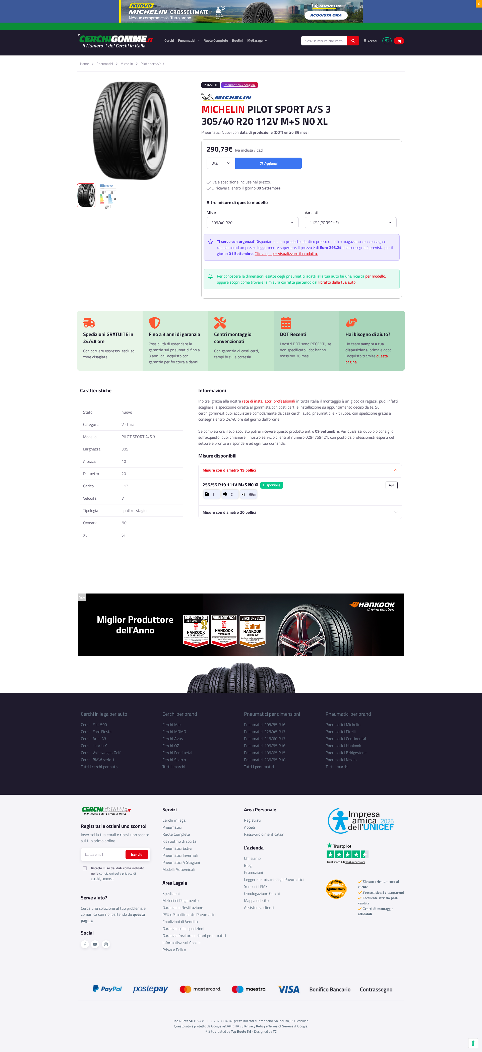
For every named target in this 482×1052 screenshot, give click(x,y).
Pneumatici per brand (348, 714)
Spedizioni (171, 893)
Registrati (252, 820)
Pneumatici (187, 40)
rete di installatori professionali (269, 401)
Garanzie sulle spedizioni (183, 929)
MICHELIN (223, 109)
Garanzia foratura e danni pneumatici (194, 936)
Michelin (126, 63)
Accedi (249, 827)
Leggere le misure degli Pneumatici (274, 879)
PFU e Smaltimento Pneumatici (189, 914)
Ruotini (237, 40)
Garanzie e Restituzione (182, 907)
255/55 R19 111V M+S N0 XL (241, 484)
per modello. (375, 276)
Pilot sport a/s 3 (152, 63)
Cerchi (169, 40)
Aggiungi (270, 163)
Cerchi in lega (174, 820)
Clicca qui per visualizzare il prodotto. (286, 253)
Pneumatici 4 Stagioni (181, 862)
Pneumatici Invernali (180, 855)
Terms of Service (280, 1026)
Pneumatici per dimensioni (272, 714)
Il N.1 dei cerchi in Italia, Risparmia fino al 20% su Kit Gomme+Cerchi (241, 26)
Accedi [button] (372, 40)
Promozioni (253, 872)
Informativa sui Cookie (181, 943)
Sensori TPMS (256, 886)
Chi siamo (252, 858)
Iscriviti (137, 854)
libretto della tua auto (336, 282)
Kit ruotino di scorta (179, 841)
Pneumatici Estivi (177, 848)
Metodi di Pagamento (180, 900)
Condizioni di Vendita (180, 921)
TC (275, 1031)
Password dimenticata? (263, 834)
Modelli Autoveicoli (178, 869)
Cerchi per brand (179, 714)
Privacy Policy (174, 950)
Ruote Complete (216, 40)
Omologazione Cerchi (262, 893)
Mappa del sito (256, 900)
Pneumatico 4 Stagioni (240, 84)
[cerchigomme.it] (117, 40)
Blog (248, 865)
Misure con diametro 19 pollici (229, 470)
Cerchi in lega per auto (104, 714)
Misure (212, 213)
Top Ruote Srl (241, 1031)
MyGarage (255, 40)
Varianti (311, 213)
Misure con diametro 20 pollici (229, 512)
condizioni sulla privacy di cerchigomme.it (113, 876)
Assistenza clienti (259, 907)
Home (84, 63)
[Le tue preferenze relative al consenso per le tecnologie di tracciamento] (473, 1043)
